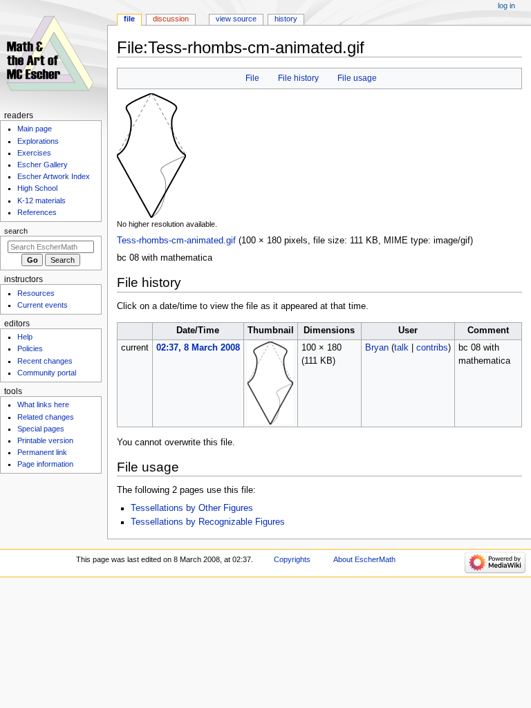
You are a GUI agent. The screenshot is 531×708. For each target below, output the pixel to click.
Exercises (34, 153)
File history (298, 78)
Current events (42, 305)
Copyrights (292, 559)
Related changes (45, 417)
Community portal (46, 373)
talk (401, 348)
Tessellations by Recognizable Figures (208, 522)
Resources (36, 293)
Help (24, 337)
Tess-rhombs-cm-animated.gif (176, 240)
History (285, 19)
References (37, 212)
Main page (34, 128)
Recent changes (45, 361)
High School (37, 188)
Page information (45, 464)
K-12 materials (41, 200)
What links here (43, 404)
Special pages (40, 429)
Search (16, 231)
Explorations (38, 141)
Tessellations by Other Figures (192, 508)
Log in (506, 5)
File (252, 78)
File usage (357, 78)
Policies (30, 348)
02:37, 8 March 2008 (198, 348)
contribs (432, 348)
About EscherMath (364, 559)
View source (236, 19)
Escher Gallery (42, 164)
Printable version (45, 440)
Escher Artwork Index (53, 176)
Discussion (171, 19)
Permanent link (42, 452)
